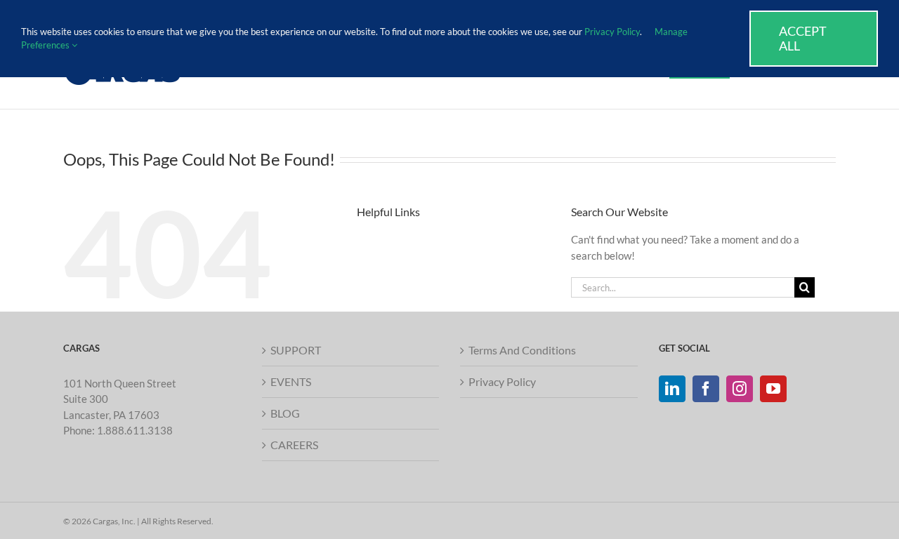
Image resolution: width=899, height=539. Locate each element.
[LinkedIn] (672, 388)
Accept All (803, 38)
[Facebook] (706, 388)
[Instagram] (739, 388)
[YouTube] (773, 388)
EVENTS (290, 381)
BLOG (285, 413)
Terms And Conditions (522, 350)
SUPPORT (295, 350)
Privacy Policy (502, 381)
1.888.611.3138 (135, 430)
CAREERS (294, 444)
